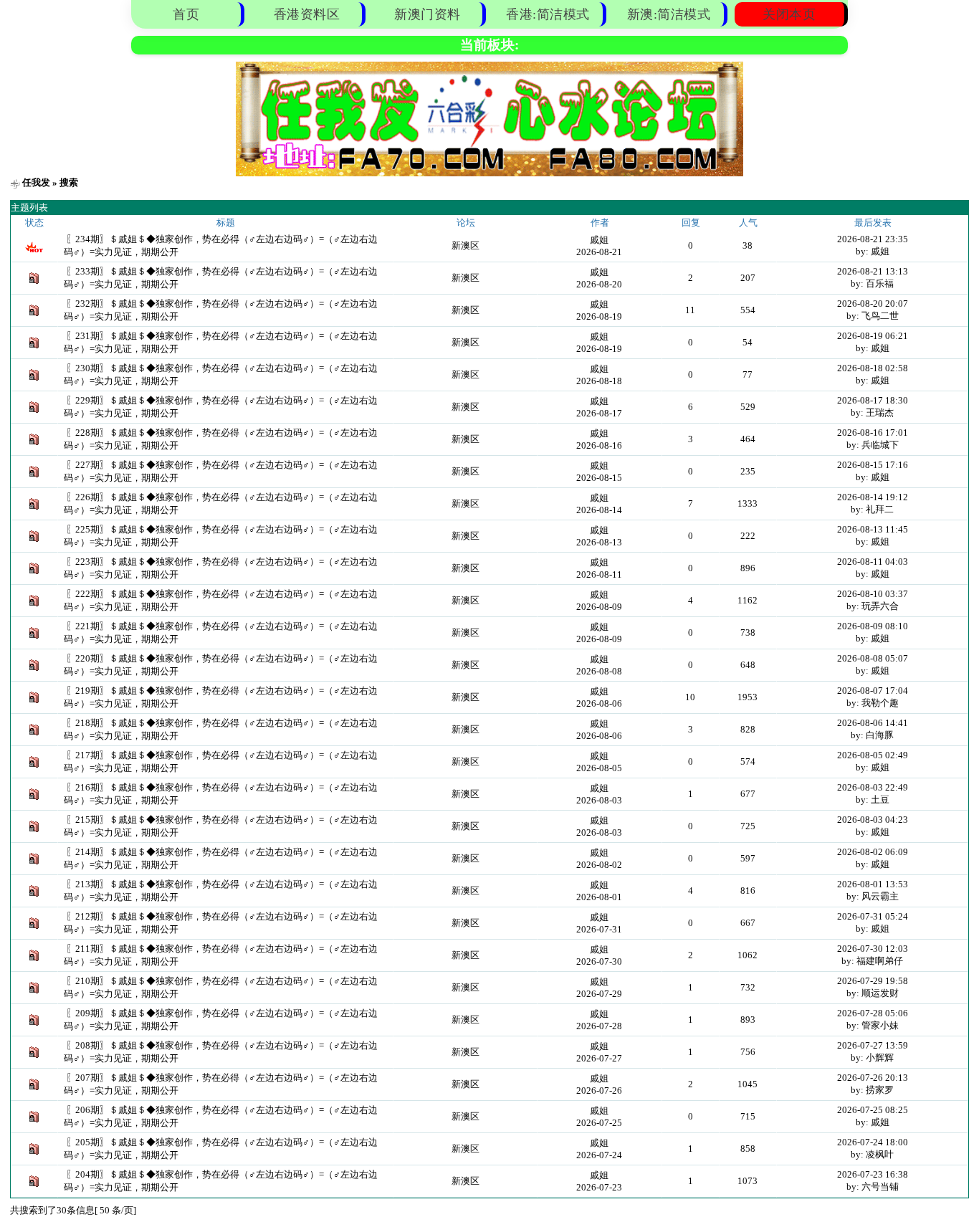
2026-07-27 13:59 (872, 1045)
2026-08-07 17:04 (872, 690)
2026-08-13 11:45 (872, 529)
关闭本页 (789, 14)
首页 (186, 14)
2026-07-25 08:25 (872, 1109)
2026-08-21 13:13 (872, 271)
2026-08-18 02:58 (872, 368)
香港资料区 (307, 14)
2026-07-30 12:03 (872, 948)
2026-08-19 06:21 (872, 335)
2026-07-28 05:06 (872, 1013)
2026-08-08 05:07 (872, 658)
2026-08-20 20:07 (872, 303)
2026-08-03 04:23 (872, 819)
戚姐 (599, 239)
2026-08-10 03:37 (872, 593)
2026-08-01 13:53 (872, 884)
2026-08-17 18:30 (872, 400)
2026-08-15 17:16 (872, 464)
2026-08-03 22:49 (872, 787)
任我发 (36, 182)
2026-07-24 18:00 (872, 1142)
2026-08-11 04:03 (872, 561)
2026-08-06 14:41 (872, 722)
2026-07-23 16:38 (872, 1174)
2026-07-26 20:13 (872, 1077)
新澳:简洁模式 (669, 14)
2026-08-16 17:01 (872, 432)
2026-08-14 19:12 (872, 497)
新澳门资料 (427, 14)
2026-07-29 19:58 (872, 980)
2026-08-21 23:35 (872, 239)
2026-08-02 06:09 (872, 851)
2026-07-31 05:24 (872, 916)
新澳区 (465, 245)
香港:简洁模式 (548, 14)
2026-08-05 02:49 (872, 755)
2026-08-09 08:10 (872, 626)
